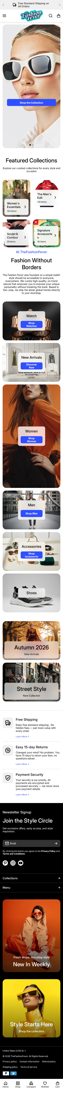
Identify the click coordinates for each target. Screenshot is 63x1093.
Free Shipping (27, 720)
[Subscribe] (56, 843)
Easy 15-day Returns (32, 747)
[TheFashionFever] (31, 16)
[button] (4, 5)
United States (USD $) (13, 1051)
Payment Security (29, 775)
